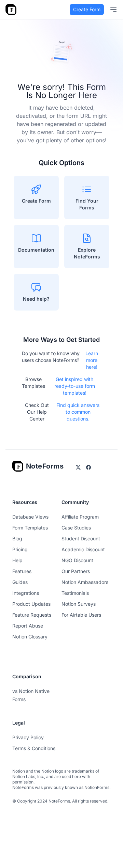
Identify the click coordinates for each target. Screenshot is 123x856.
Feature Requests (31, 615)
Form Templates (30, 527)
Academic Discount (83, 549)
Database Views (30, 517)
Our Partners (76, 571)
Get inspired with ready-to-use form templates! (74, 386)
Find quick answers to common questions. (77, 412)
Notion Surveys (79, 604)
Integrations (25, 593)
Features (21, 571)
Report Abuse (27, 626)
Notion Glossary (29, 636)
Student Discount (81, 538)
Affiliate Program (80, 517)
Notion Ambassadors (85, 582)
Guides (20, 582)
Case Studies (76, 527)
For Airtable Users (81, 615)
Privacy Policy (28, 737)
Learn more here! (91, 360)
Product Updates (31, 604)
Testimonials (75, 593)
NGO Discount (77, 560)
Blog (17, 538)
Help (17, 560)
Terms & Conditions (33, 748)
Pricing (20, 549)
